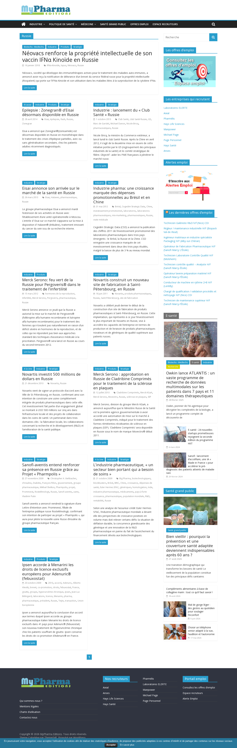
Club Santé (123, 119)
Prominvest (27, 491)
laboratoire (38, 596)
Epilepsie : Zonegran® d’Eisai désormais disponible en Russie (50, 112)
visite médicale (100, 219)
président (44, 600)
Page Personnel (172, 140)
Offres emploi (139, 24)
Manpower (170, 129)
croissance (132, 482)
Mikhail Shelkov (47, 487)
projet (72, 487)
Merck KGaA (146, 392)
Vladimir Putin (29, 496)
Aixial (166, 113)
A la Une (28, 368)
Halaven (55, 197)
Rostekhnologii (42, 491)
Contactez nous (28, 717)
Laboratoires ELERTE (175, 107)
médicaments (127, 491)
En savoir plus (127, 744)
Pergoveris (52, 297)
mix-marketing (119, 215)
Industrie (35, 24)
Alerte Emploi (190, 698)
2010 (50, 582)
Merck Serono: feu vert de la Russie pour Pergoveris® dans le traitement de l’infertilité (51, 284)
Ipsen (67, 591)
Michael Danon (118, 123)
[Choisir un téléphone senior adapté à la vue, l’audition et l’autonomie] (175, 625)
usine (76, 491)
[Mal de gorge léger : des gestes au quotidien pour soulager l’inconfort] (175, 603)
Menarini (58, 596)
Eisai (46, 119)
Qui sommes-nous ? (31, 700)
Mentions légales (29, 706)
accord (57, 582)
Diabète (37, 482)
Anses (167, 150)
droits (56, 587)
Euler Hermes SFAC (109, 487)
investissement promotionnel (107, 210)
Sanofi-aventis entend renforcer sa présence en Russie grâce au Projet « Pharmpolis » (51, 469)
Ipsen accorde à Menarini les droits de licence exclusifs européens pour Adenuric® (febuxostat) (48, 571)
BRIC (117, 482)
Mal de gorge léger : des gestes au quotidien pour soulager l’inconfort (201, 610)
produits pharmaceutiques (138, 293)
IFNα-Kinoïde (53, 65)
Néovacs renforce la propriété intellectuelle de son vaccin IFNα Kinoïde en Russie (87, 56)
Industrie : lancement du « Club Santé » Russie (121, 112)
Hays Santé (170, 145)
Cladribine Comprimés (128, 392)
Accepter (111, 744)
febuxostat (65, 587)
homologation (140, 487)
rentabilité (98, 500)
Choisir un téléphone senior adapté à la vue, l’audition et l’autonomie (201, 631)
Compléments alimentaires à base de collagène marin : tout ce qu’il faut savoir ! (189, 590)
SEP (149, 396)
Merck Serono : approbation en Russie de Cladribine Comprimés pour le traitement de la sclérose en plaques (122, 380)
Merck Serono (39, 297)
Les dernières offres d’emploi (190, 212)
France (75, 587)
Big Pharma (125, 478)
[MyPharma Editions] (23, 24)
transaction (70, 600)
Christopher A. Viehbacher (63, 478)
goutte (25, 591)
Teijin (61, 600)
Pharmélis (169, 118)
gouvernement (65, 482)
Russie (81, 65)
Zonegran (27, 123)
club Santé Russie (138, 119)
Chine (149, 206)
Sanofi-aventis (65, 491)
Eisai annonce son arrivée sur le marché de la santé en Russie (50, 190)
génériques (125, 487)
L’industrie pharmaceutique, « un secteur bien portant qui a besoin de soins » (123, 469)
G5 (149, 119)
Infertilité (26, 297)
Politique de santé (61, 24)
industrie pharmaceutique (106, 491)
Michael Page (171, 134)
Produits (65, 46)
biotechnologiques (141, 478)
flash (63, 119)
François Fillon (49, 482)
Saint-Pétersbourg (110, 297)
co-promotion (45, 587)
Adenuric (67, 582)
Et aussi (27, 104)
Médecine (87, 24)
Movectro (113, 396)
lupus (63, 65)
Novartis (119, 293)
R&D (147, 496)
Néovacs (72, 65)
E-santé (195, 362)
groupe (33, 591)
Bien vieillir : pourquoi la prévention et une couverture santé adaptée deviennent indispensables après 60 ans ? (190, 545)
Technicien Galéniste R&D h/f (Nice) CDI (186, 223)
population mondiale (133, 496)
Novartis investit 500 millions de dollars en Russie (51, 376)
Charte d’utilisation (30, 712)
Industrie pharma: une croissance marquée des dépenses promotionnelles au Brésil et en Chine (123, 194)
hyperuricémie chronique (51, 591)
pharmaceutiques (102, 128)
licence (49, 596)
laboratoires (130, 210)
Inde (150, 487)
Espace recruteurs (165, 24)
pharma (68, 596)
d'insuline (27, 482)
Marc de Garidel (101, 123)
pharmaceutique (68, 197)
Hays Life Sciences (174, 124)
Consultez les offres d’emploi (199, 687)
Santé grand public (113, 24)
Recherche (173, 366)
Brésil (118, 206)
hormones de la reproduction (60, 293)
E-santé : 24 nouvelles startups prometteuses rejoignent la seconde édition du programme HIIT (201, 436)
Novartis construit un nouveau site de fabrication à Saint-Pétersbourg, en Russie (121, 284)
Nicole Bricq (132, 123)
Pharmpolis (61, 487)
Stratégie (77, 46)
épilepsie (54, 119)
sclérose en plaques (136, 396)
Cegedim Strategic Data (133, 206)
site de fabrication (129, 297)
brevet (33, 587)
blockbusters (99, 482)
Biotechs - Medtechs (34, 46)
